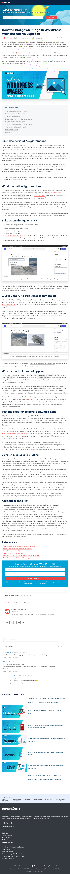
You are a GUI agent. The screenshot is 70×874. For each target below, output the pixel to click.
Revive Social (6, 840)
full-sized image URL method (41, 171)
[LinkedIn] (19, 622)
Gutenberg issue (32, 399)
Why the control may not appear (15, 122)
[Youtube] (10, 824)
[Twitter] (7, 824)
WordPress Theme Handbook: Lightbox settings (19, 546)
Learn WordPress (39, 196)
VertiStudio (56, 869)
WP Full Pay (6, 838)
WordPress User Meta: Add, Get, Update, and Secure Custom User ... (46, 767)
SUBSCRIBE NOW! (34, 578)
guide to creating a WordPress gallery (42, 364)
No (30, 595)
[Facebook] (15, 622)
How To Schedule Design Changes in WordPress (44, 775)
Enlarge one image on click (13, 116)
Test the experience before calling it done (18, 124)
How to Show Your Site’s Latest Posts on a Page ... (45, 779)
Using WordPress (37, 38)
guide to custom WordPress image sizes (23, 169)
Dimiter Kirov (21, 678)
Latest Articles (60, 866)
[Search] (67, 2)
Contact (28, 866)
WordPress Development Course (13, 847)
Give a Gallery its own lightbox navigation (18, 119)
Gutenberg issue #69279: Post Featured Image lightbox (21, 556)
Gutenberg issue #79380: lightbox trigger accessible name (22, 558)
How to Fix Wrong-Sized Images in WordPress (44, 703)
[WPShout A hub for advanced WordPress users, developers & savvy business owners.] (6, 2)
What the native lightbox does (15, 114)
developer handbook (54, 193)
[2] (45, 198)
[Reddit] (22, 622)
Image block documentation (14, 236)
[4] (6, 307)
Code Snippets (6, 849)
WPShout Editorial (12, 38)
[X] (11, 622)
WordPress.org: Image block (12, 551)
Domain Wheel (7, 835)
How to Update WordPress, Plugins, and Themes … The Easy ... (46, 712)
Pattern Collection (8, 858)
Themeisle (5, 831)
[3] (43, 240)
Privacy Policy (48, 866)
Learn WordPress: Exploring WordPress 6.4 (17, 549)
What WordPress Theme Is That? (13, 856)
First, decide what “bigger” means (16, 111)
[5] (32, 401)
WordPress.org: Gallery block (13, 553)
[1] (32, 195)
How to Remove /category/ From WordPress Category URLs (46, 753)
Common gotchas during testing (16, 127)
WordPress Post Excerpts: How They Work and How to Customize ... (46, 740)
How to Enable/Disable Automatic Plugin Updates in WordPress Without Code (45, 726)
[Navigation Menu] (63, 3)
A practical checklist (11, 130)
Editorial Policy (18, 866)
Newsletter (37, 866)
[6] (52, 436)
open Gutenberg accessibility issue (13, 434)
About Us (8, 866)
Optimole (5, 833)
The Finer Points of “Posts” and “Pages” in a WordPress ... (47, 698)
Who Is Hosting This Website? (12, 854)
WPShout (28, 869)
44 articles (14, 611)
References (8, 132)
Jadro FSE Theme (7, 852)
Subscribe (51, 17)
